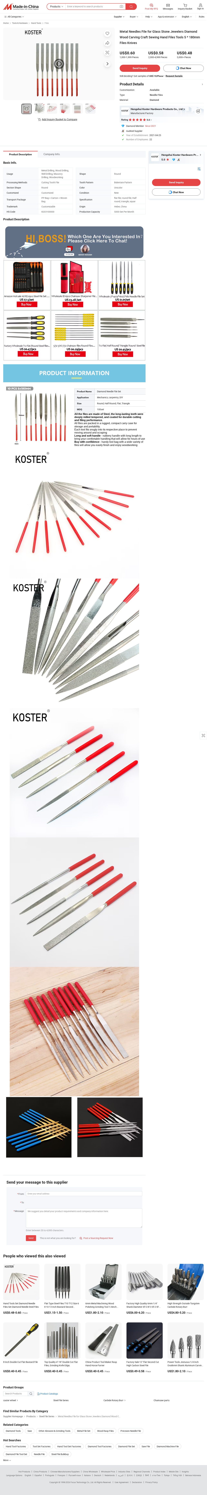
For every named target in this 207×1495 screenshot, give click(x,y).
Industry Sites (124, 1471)
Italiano (87, 1475)
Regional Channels (142, 1471)
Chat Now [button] (185, 68)
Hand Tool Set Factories (69, 1446)
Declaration (137, 1482)
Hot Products (24, 1471)
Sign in (200, 8)
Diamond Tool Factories (99, 1446)
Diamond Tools (13, 1430)
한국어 (130, 1475)
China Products (40, 1471)
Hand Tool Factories (16, 1446)
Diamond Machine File (168, 1446)
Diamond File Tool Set (16, 1454)
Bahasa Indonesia (193, 1475)
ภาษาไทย (156, 1475)
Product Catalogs (49, 1393)
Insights (185, 1471)
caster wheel (9, 1400)
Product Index (159, 1471)
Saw (29, 1430)
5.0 (163, 159)
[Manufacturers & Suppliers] (20, 6)
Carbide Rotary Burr (113, 1400)
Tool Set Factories (41, 1446)
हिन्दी (147, 1475)
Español (38, 1475)
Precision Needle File (130, 1430)
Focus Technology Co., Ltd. (82, 1482)
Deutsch (97, 1475)
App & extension (166, 16)
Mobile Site (173, 1471)
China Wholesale (90, 1471)
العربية (120, 1475)
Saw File (146, 1446)
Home (6, 23)
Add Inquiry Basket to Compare (59, 119)
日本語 (139, 1475)
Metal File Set (83, 1430)
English (28, 1475)
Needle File (39, 1454)
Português (49, 1475)
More (6, 1460)
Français (61, 1475)
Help (147, 16)
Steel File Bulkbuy (60, 1454)
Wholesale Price (108, 1471)
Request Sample (174, 76)
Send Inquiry (140, 68)
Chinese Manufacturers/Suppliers (65, 1471)
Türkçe (166, 1475)
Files (47, 23)
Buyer (133, 16)
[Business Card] (199, 168)
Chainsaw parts (161, 1400)
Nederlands (110, 1475)
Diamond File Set (126, 1446)
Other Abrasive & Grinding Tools (54, 1430)
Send (30, 1238)
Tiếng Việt (177, 1475)
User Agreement (122, 1482)
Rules (201, 16)
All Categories (14, 16)
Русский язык (75, 1475)
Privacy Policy (151, 1482)
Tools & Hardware (19, 23)
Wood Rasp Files (105, 1430)
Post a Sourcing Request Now (96, 1238)
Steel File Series (61, 1400)
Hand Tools (36, 23)
